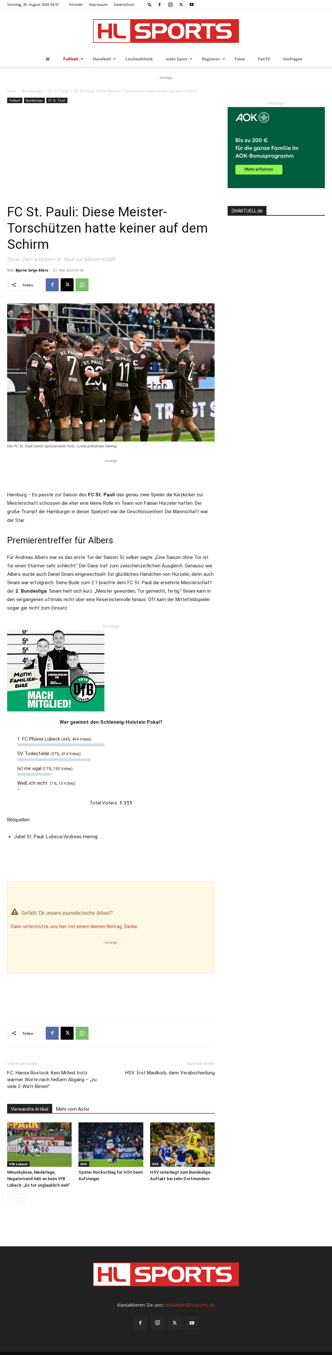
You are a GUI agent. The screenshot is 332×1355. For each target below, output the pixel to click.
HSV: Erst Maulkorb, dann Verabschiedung (170, 1073)
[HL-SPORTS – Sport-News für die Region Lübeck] (166, 31)
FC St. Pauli (58, 91)
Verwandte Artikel (29, 1109)
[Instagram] (170, 4)
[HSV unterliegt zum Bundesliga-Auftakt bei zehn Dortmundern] (182, 1144)
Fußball (14, 100)
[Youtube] (191, 4)
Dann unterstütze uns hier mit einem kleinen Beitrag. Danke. (74, 926)
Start (11, 91)
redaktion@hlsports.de (190, 1305)
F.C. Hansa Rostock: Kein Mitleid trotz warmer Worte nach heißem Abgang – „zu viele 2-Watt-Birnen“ (52, 1079)
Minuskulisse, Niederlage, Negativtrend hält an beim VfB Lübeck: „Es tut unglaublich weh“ (38, 1179)
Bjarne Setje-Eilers (32, 270)
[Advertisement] (111, 155)
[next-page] (22, 1198)
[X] (181, 4)
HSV (83, 1164)
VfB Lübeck (18, 1164)
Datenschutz (124, 4)
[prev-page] (11, 1198)
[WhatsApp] (82, 284)
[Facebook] (159, 4)
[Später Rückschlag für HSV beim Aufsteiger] (110, 1144)
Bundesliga (32, 91)
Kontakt (76, 4)
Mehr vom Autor (72, 1109)
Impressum (98, 4)
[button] (150, 4)
